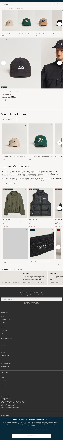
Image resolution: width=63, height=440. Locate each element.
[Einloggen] (52, 4)
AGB (2, 333)
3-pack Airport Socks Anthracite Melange (40, 261)
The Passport (4, 317)
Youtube (3, 383)
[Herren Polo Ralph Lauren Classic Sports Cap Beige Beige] (10, 20)
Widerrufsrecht (4, 336)
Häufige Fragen (5, 355)
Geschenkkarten (5, 366)
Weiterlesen (31, 425)
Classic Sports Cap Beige (6, 33)
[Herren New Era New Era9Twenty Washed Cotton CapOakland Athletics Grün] (26, 20)
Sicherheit (3, 322)
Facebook (3, 380)
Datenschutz (4, 327)
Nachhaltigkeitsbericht (6, 338)
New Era (21, 32)
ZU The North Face (8, 183)
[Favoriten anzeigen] (55, 4)
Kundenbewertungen (6, 363)
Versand (3, 350)
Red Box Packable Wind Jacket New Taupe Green (13, 222)
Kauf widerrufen (5, 358)
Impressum (4, 330)
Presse (2, 325)
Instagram (3, 377)
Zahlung (3, 360)
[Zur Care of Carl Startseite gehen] (7, 4)
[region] (31, 278)
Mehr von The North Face (15, 166)
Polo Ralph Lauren (6, 32)
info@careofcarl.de (14, 407)
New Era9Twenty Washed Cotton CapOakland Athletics (24, 33)
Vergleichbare (14, 114)
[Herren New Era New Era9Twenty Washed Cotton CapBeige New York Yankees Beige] (43, 20)
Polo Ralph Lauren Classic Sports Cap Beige (14, 156)
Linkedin (3, 385)
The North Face (6, 94)
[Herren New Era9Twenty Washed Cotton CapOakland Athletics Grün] (41, 138)
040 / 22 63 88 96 (9, 405)
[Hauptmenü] (60, 4)
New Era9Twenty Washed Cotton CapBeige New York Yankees (43, 33)
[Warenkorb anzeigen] (57, 4)
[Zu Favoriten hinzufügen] (25, 125)
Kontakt (3, 352)
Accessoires (5, 39)
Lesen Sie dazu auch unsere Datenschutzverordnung (31, 303)
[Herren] (15, 243)
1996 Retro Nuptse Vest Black (36, 222)
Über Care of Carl (5, 319)
